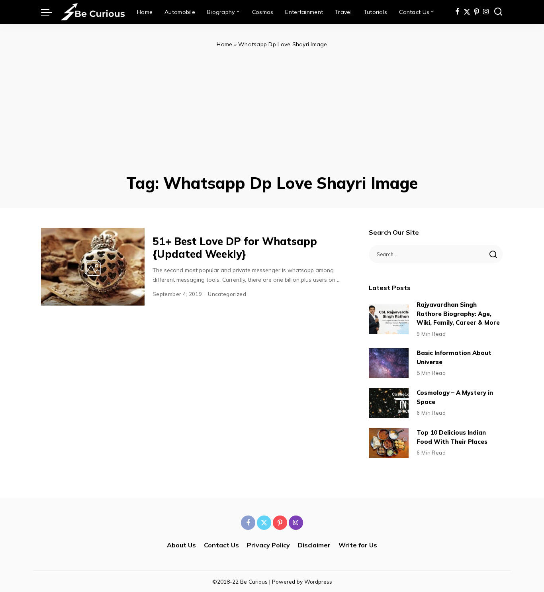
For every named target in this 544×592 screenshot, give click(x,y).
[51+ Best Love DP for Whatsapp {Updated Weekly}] (93, 267)
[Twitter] (467, 12)
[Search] (498, 12)
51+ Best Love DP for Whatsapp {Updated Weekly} (235, 248)
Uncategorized (227, 294)
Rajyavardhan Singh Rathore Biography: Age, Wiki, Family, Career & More (458, 313)
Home (224, 44)
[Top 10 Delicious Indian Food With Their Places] (389, 443)
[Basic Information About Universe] (389, 363)
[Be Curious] (92, 12)
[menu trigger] (50, 12)
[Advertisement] (272, 109)
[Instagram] (486, 12)
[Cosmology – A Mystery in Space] (389, 403)
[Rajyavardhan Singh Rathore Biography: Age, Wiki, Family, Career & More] (389, 319)
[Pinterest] (476, 12)
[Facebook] (457, 12)
